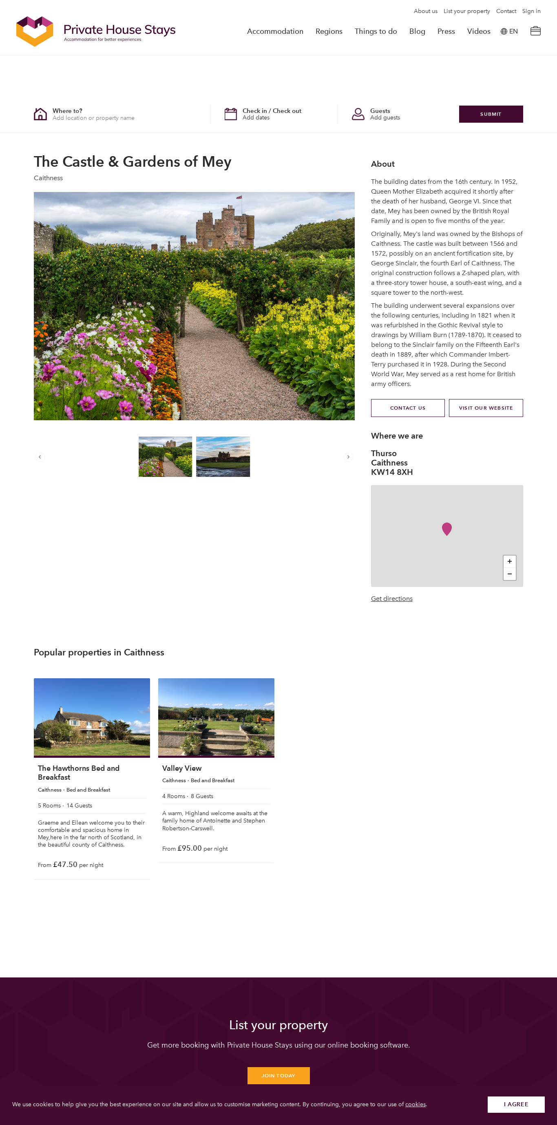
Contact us (408, 408)
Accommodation (275, 31)
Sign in (531, 11)
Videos (479, 31)
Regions (329, 31)
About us (426, 11)
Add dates (256, 117)
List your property (467, 11)
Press (446, 31)
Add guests (385, 117)
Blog (417, 31)
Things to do (376, 31)
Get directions (392, 598)
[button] (42, 457)
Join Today (279, 1075)
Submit (491, 114)
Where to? (67, 110)
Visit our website (486, 408)
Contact (506, 11)
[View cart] (535, 31)
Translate (504, 73)
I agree (516, 1104)
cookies (415, 1104)
